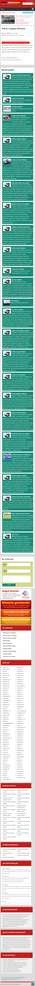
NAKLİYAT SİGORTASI (6, 978)
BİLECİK (4, 690)
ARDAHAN (19, 675)
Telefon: (5, 571)
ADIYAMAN (5, 669)
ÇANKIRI (19, 696)
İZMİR (4, 721)
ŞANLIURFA (19, 756)
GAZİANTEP (5, 711)
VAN (4, 775)
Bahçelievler (6, 679)
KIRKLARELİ (5, 733)
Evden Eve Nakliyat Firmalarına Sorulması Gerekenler (15, 964)
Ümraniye (19, 771)
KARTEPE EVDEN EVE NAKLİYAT (10, 635)
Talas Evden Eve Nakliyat (8, 961)
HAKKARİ (19, 715)
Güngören (5, 715)
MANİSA (19, 742)
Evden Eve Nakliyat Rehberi (9, 959)
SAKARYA (5, 754)
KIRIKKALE (19, 731)
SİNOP (4, 761)
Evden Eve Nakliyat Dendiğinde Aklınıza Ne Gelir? (14, 965)
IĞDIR (18, 717)
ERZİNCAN (5, 704)
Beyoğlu (19, 688)
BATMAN (19, 683)
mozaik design (6, 640)
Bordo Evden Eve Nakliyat (9, 632)
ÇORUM (5, 698)
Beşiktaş (5, 688)
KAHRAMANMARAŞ (7, 723)
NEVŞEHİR (5, 748)
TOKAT (18, 767)
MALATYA (19, 740)
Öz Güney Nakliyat (7, 643)
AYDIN (18, 677)
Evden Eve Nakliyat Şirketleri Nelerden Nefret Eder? (14, 962)
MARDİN (5, 744)
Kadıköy (19, 721)
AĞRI (4, 671)
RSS (2, 977)
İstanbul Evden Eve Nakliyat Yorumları (12, 970)
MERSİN (19, 744)
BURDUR (5, 694)
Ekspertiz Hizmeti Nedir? (8, 857)
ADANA (19, 667)
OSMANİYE (19, 750)
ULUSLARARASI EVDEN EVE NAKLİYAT (9, 979)
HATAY (4, 717)
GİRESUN (5, 713)
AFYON (18, 669)
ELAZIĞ (18, 702)
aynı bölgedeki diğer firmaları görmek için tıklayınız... (16, 42)
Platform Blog (9, 955)
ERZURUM (19, 704)
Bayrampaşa (20, 686)
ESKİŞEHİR (19, 706)
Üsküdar (19, 773)
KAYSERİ (19, 729)
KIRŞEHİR (19, 733)
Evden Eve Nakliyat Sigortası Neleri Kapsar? (13, 967)
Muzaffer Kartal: (5, 876)
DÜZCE (18, 700)
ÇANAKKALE (6, 696)
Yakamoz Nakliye (7, 653)
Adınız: (5, 564)
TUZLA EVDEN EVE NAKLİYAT (9, 656)
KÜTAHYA (5, 740)
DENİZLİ (19, 698)
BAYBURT (5, 686)
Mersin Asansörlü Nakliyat (9, 646)
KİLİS (4, 731)
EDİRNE (4, 702)
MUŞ (18, 746)
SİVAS (18, 763)
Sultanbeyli (5, 765)
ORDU (4, 750)
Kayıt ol (28, 1)
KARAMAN (5, 725)
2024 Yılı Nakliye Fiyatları (22, 959)
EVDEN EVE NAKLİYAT (16, 978)
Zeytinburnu (20, 777)
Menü (2, 9)
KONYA (19, 736)
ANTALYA (5, 675)
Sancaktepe (5, 756)
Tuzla (4, 771)
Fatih (18, 708)
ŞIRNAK (19, 761)
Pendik (4, 752)
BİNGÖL (19, 690)
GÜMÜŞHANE (20, 713)
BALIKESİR (5, 681)
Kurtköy (19, 738)
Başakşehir (5, 683)
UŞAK (4, 773)
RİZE (18, 752)
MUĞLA (4, 746)
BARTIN (19, 681)
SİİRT (18, 758)
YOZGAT (5, 777)
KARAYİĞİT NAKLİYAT (7, 648)
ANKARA (8, 33)
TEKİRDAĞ (5, 767)
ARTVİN (4, 677)
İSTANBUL (19, 719)
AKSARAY (19, 671)
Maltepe (5, 742)
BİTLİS (4, 692)
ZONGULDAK (6, 779)
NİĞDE (18, 748)
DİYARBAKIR (6, 700)
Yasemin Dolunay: (6, 868)
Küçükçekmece (6, 738)
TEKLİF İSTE (7, 977)
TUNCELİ (19, 769)
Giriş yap (32, 1)
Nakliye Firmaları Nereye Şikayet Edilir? (12, 972)
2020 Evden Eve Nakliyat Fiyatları (10, 968)
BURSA (18, 694)
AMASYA (5, 673)
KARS (18, 725)
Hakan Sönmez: (5, 893)
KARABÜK (19, 723)
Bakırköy (19, 679)
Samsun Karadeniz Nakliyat (9, 651)
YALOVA (19, 775)
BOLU (18, 692)
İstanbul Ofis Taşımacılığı (23, 855)
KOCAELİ (5, 736)
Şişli (4, 763)
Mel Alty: (4, 901)
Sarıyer (4, 758)
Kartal (4, 727)
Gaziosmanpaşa (20, 711)
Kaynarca (5, 729)
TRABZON (5, 769)
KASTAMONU (20, 727)
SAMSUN (19, 754)
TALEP (18, 765)
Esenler (4, 706)
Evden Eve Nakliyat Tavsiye (23, 853)
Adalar (4, 667)
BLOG (12, 977)
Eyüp (4, 708)
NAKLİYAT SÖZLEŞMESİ (20, 977)
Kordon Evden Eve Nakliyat (9, 638)
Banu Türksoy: (5, 884)
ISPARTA (5, 719)
